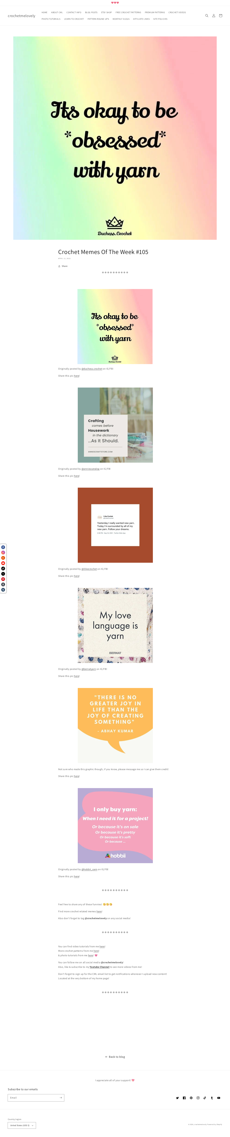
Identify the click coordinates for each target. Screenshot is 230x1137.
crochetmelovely (200, 1124)
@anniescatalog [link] (91, 468)
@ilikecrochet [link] (89, 569)
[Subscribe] (60, 1097)
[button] (206, 15)
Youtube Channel (99, 967)
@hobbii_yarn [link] (89, 869)
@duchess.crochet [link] (92, 368)
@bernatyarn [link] (89, 669)
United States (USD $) (19, 1125)
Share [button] (65, 266)
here (76, 375)
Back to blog (117, 1056)
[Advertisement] (94, 1021)
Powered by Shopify (214, 1124)
